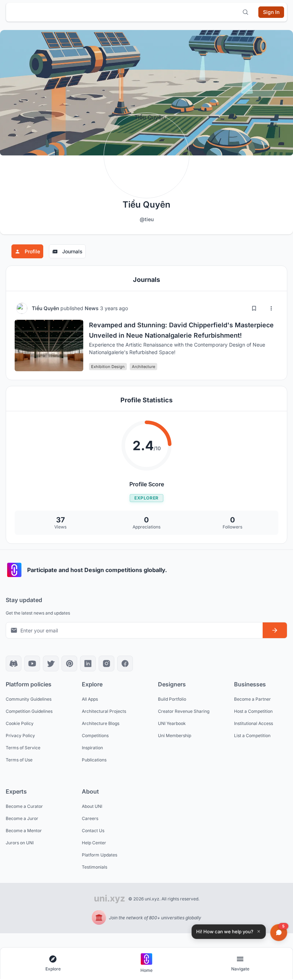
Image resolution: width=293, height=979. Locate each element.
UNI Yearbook (172, 723)
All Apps (90, 699)
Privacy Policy (20, 735)
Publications (94, 759)
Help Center (94, 842)
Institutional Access (253, 723)
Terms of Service (23, 747)
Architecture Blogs (100, 723)
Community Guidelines (28, 699)
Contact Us (93, 830)
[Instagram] (106, 663)
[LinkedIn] (88, 663)
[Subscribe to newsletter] (275, 630)
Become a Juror (22, 818)
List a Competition (252, 735)
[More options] (271, 308)
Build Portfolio (172, 699)
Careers (90, 818)
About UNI (92, 806)
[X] (51, 663)
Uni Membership (174, 735)
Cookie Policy (20, 723)
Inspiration (92, 747)
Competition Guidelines (29, 711)
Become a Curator (24, 806)
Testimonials (94, 867)
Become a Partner (252, 699)
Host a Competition (253, 711)
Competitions (95, 735)
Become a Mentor (24, 830)
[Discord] (13, 663)
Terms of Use (19, 759)
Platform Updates (99, 855)
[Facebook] (125, 663)
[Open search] (245, 12)
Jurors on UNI (20, 842)
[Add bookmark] (254, 308)
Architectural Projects (104, 711)
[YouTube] (32, 663)
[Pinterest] (69, 663)
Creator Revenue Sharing (183, 711)
